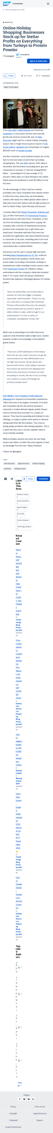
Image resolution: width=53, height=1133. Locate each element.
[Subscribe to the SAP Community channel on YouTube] (29, 1099)
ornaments (7, 134)
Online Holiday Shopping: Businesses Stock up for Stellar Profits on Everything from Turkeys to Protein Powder (25, 39)
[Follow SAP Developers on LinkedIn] (33, 1099)
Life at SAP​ (20, 514)
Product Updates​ (22, 520)
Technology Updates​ (24, 527)
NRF (26, 163)
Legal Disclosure (39, 1113)
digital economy (23, 463)
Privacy (13, 1107)
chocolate (12, 130)
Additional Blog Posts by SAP (15, 10)
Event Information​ (23, 501)
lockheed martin (20, 469)
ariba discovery (9, 463)
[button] (5, 76)
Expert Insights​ (22, 507)
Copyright (13, 1113)
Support (39, 1120)
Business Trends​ (22, 494)
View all (20, 1084)
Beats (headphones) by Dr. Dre (24, 255)
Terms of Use (40, 1107)
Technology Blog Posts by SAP (19, 625)
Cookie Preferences (13, 1127)
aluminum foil (22, 147)
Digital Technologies (11, 87)
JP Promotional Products (36, 216)
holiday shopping (38, 463)
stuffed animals (24, 130)
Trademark (13, 1120)
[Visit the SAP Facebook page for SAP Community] (20, 1099)
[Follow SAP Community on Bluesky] (24, 1099)
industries (7, 469)
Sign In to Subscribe (38, 61)
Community (18, 4)
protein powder (25, 151)
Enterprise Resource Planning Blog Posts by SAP (19, 714)
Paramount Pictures (16, 269)
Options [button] (28, 65)
